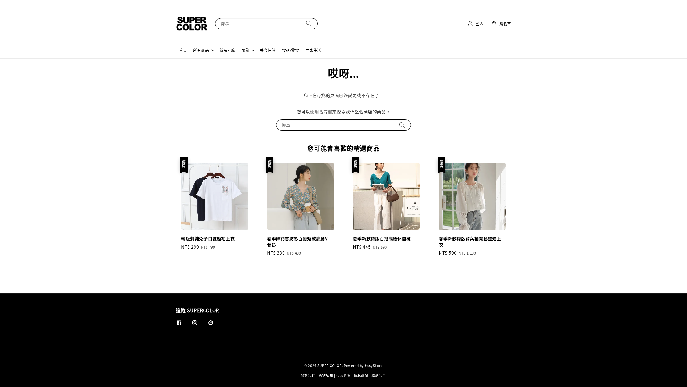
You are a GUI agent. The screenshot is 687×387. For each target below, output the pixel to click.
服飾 (245, 50)
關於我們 (308, 375)
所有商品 (201, 50)
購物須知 (326, 375)
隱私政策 (361, 375)
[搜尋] (308, 23)
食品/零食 (290, 50)
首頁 (183, 50)
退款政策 (343, 375)
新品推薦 (227, 50)
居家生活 (313, 50)
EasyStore (374, 365)
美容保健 (267, 50)
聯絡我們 (378, 375)
